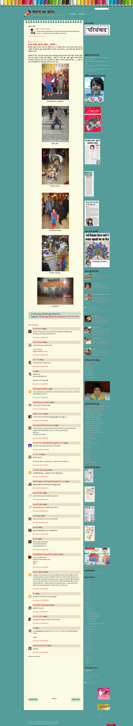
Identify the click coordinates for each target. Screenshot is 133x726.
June (89, 636)
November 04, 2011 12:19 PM (40, 600)
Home (54, 699)
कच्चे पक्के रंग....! (88, 362)
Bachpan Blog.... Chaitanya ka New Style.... (95, 408)
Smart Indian (38, 493)
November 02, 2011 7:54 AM (40, 420)
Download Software (53, 723)
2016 (87, 594)
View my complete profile (36, 36)
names (99, 718)
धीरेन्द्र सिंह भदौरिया (38, 617)
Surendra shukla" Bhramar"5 (43, 425)
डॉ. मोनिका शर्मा (37, 454)
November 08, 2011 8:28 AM (40, 652)
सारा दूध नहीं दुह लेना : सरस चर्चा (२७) (93, 428)
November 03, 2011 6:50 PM (40, 549)
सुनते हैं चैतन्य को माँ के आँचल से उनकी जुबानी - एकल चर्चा (97, 406)
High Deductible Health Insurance (41, 723)
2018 (87, 589)
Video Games (31, 723)
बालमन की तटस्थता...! (89, 367)
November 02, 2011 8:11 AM (40, 438)
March (89, 644)
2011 (87, 607)
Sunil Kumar (37, 329)
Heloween (62, 316)
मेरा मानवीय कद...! (89, 369)
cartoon (100, 715)
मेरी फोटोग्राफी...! (96, 327)
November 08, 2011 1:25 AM (40, 641)
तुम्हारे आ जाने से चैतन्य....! (90, 378)
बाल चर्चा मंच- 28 (88, 437)
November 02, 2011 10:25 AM (41, 449)
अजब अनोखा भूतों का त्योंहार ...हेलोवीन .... (43, 44)
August (90, 631)
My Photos (73, 14)
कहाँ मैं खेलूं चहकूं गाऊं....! (90, 373)
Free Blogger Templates (54, 721)
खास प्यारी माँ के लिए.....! (97, 338)
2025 (87, 580)
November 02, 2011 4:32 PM (40, 465)
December (90, 609)
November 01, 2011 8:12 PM (40, 384)
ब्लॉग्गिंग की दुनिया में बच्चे (93, 614)
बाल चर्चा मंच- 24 (88, 447)
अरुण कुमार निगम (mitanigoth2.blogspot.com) (48, 443)
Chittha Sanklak (89, 661)
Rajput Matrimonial (40, 352)
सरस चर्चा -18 (88, 445)
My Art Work (81, 14)
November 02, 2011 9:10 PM (40, 488)
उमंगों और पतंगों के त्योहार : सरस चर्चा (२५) (94, 432)
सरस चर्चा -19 (88, 441)
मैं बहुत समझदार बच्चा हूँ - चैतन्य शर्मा (92, 411)
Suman (35, 539)
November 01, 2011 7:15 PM (40, 366)
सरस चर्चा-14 (88, 456)
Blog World (87, 656)
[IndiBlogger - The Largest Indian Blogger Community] (104, 699)
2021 (87, 582)
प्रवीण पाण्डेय (36, 360)
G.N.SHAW (37, 516)
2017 (87, 592)
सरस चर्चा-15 (88, 458)
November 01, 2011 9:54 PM (40, 409)
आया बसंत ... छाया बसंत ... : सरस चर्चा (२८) (94, 424)
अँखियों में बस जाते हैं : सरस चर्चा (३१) (93, 417)
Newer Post (33, 699)
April (89, 641)
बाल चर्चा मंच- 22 (88, 450)
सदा (34, 628)
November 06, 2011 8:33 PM (40, 612)
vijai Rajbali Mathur (40, 389)
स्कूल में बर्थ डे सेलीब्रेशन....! (94, 616)
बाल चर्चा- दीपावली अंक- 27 (91, 439)
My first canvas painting (93, 307)
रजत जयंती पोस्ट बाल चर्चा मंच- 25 (92, 443)
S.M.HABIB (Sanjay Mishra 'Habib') (46, 554)
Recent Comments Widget (90, 573)
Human (35, 527)
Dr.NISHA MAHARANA (41, 605)
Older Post (76, 699)
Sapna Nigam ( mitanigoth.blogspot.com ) (49, 482)
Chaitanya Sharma (44, 28)
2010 (87, 652)
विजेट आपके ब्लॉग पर (88, 679)
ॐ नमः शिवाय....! (95, 316)
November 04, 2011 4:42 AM (40, 567)
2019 (87, 587)
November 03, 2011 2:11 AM (40, 522)
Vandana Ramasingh (40, 470)
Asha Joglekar (38, 572)
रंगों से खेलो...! (88, 365)
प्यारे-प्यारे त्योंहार (73, 316)
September (90, 629)
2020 (87, 584)
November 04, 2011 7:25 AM (40, 589)
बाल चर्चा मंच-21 (88, 454)
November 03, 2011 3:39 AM (40, 534)
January (90, 649)
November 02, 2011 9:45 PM (40, 499)
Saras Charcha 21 (89, 434)
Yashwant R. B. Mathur (41, 402)
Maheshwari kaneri (40, 646)
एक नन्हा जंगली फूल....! (90, 371)
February (90, 646)
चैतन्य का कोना (43, 12)
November (90, 611)
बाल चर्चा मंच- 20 (88, 460)
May (89, 639)
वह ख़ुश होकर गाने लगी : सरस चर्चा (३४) (93, 413)
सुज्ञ (34, 371)
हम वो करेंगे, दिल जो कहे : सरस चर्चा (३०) (93, 419)
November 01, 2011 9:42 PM (40, 397)
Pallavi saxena (38, 414)
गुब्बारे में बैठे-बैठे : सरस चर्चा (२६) (92, 430)
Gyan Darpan (38, 342)
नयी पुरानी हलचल (56, 631)
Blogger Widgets (100, 573)
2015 (87, 597)
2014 (87, 599)
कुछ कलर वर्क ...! (91, 621)
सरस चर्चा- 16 (88, 452)
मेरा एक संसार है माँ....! (89, 375)
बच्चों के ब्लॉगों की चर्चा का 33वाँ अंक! (92, 426)
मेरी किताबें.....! (95, 349)
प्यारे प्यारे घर (94, 274)
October (90, 627)
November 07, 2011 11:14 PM (40, 623)
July (89, 634)
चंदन (34, 594)
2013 (87, 602)
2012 (87, 604)
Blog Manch (88, 658)
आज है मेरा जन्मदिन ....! (97, 283)
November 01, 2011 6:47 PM (40, 355)
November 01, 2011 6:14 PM (40, 337)
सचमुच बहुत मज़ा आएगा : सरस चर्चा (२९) (93, 421)
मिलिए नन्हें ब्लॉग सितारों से (90, 463)
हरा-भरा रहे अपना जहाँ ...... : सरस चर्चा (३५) (94, 415)
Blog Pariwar (88, 663)
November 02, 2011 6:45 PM (40, 476)
